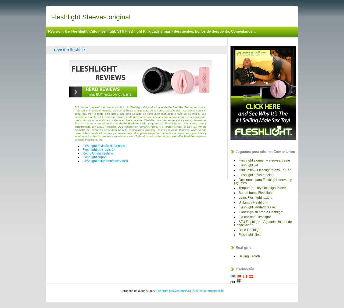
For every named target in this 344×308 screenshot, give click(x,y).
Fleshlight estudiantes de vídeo (105, 161)
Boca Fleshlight (250, 230)
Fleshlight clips (249, 235)
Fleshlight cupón (95, 157)
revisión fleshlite (69, 49)
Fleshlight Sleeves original (91, 17)
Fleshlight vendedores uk (257, 207)
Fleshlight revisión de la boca (104, 146)
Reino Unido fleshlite (98, 153)
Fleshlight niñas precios (256, 175)
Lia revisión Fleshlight (255, 217)
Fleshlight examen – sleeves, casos (265, 160)
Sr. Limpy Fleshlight (253, 202)
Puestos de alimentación (208, 290)
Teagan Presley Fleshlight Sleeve (263, 188)
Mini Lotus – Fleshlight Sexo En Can (265, 170)
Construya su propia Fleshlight (261, 212)
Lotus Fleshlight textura (256, 198)
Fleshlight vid (248, 165)
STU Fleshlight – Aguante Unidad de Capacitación (263, 223)
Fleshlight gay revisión (99, 150)
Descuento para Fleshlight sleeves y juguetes (263, 181)
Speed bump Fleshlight (256, 193)
